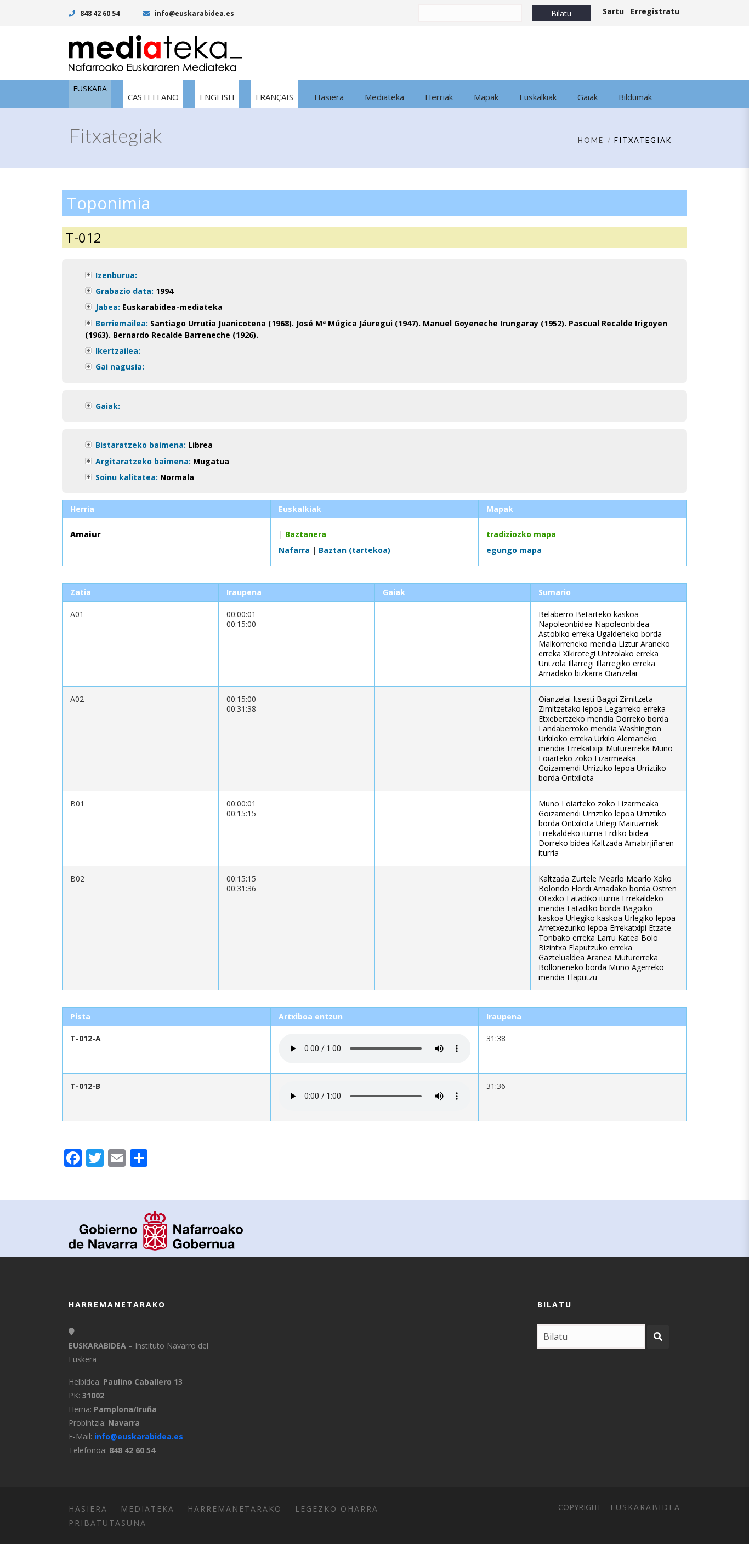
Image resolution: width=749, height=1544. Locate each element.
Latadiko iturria (593, 898)
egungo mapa (514, 550)
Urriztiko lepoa (608, 768)
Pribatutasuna (107, 1523)
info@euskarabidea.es (193, 13)
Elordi (581, 888)
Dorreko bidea (563, 843)
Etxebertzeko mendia (576, 718)
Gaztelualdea (561, 957)
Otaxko (551, 898)
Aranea (599, 957)
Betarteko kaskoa (607, 614)
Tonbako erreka (566, 937)
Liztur (628, 643)
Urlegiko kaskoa (594, 918)
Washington (640, 728)
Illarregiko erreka (625, 663)
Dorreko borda (642, 718)
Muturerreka (628, 748)
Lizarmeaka (614, 758)
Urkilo (604, 738)
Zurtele (584, 878)
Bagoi (607, 699)
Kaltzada (607, 843)
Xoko (663, 878)
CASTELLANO (153, 96)
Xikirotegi (579, 653)
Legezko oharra (336, 1508)
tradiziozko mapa (521, 534)
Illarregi (581, 663)
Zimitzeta (636, 699)
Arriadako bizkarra (570, 673)
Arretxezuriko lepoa (573, 928)
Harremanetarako (235, 1508)
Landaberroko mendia (577, 728)
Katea (628, 937)
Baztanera (305, 534)
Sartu (613, 11)
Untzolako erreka (628, 653)
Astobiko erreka (566, 634)
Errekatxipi (585, 748)
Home (591, 140)
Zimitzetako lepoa (570, 709)
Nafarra (294, 550)
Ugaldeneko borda (629, 634)
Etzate (660, 928)
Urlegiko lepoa (650, 918)
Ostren (664, 888)
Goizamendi (559, 768)
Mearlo (611, 878)
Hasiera (88, 1508)
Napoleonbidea (565, 624)
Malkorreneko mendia (577, 643)
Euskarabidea (645, 1507)
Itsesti (583, 699)
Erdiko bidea (626, 833)
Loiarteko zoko (565, 758)
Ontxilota (577, 778)
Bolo (649, 937)
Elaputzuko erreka (600, 947)
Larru (606, 937)
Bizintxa (552, 947)
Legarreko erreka (635, 709)
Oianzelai (621, 673)
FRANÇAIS (274, 96)
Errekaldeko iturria (570, 833)
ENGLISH (217, 96)
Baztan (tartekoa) (354, 550)
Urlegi (606, 823)
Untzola (552, 663)
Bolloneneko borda (572, 967)
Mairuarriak (639, 823)
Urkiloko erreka (565, 738)
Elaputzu (582, 977)
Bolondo (553, 888)
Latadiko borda (594, 908)
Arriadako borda (621, 888)
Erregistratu (655, 11)
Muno (662, 748)
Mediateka (147, 1508)
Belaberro (556, 614)
